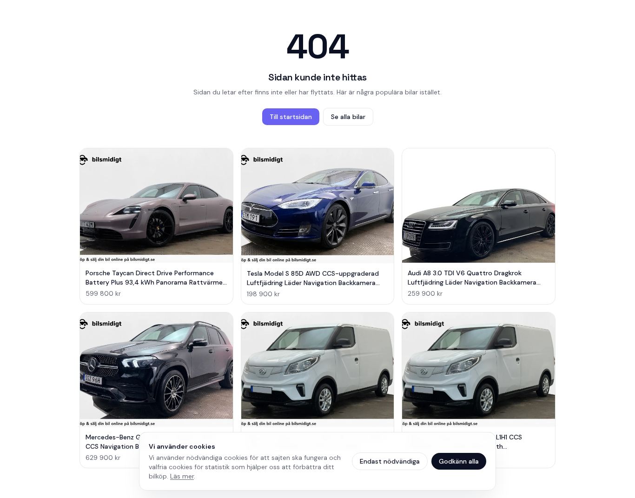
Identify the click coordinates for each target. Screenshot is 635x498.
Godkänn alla (459, 461)
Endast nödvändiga (390, 461)
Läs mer (182, 476)
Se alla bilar (348, 117)
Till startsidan (291, 117)
